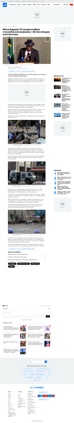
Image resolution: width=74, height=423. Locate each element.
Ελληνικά (3, 1)
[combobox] (45, 1)
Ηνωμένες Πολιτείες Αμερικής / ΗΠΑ (37, 374)
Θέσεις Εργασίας (31, 405)
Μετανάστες (39, 377)
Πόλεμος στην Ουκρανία (29, 371)
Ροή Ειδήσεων (12, 4)
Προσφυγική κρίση (37, 380)
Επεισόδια (11, 266)
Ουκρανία (25, 374)
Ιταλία (48, 371)
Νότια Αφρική (14, 26)
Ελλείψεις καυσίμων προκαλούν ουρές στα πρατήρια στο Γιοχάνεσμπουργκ (22, 259)
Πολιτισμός (43, 4)
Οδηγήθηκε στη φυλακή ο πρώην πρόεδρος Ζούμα (17, 254)
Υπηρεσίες (20, 391)
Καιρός (19, 396)
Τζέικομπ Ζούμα (35, 263)
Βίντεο (9, 406)
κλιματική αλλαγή (29, 377)
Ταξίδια (34, 4)
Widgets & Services (21, 403)
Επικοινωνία (30, 404)
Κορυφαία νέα (59, 76)
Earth (48, 4)
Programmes (10, 408)
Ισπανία (46, 377)
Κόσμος (24, 4)
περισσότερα (30, 391)
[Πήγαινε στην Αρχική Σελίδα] (5, 5)
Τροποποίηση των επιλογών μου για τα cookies (32, 412)
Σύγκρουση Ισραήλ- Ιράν (28, 368)
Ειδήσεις (6, 26)
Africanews (20, 404)
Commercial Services (32, 396)
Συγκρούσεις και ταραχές (23, 263)
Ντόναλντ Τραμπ (40, 371)
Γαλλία (49, 374)
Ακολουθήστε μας (21, 400)
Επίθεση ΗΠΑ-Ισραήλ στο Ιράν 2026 (43, 368)
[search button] (39, 1)
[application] (27, 50)
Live (71, 4)
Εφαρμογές (20, 401)
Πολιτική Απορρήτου (32, 402)
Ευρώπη (19, 4)
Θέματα (9, 391)
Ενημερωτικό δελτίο (43, 399)
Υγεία (9, 401)
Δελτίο (19, 395)
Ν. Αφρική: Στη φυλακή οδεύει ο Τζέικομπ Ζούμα (17, 256)
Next (39, 4)
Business (29, 4)
